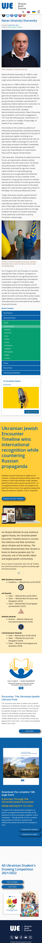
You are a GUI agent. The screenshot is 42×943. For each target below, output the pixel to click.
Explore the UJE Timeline (13, 498)
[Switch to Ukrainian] (34, 12)
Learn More (30, 731)
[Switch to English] (28, 12)
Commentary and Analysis (11, 373)
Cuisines (7, 358)
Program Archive (31, 412)
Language (7, 349)
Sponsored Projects (9, 318)
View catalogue (12, 882)
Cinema (6, 342)
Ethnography (8, 352)
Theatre (6, 339)
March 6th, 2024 (14, 25)
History (5, 363)
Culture (20, 27)
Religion (7, 355)
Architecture (8, 345)
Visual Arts (7, 333)
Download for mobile (29, 834)
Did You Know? (12, 27)
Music (6, 336)
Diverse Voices (7, 368)
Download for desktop (30, 829)
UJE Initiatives (7, 313)
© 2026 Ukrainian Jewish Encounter (21, 942)
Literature (7, 330)
